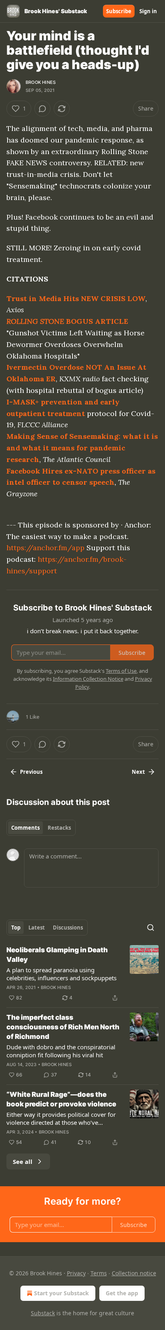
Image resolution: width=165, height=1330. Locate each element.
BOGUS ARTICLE (96, 321)
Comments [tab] (25, 827)
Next (138, 771)
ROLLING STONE (35, 321)
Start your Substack (61, 1293)
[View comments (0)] (42, 109)
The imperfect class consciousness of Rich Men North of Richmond (62, 1027)
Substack (43, 1313)
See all (22, 1161)
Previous (31, 771)
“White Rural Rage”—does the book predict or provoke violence (61, 1099)
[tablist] (41, 828)
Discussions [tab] (68, 927)
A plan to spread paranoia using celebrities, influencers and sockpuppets (61, 974)
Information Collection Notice (88, 678)
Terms (99, 1273)
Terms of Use (121, 670)
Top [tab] (15, 927)
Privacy (76, 1273)
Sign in (148, 11)
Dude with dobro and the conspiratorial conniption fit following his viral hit (60, 1051)
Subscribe (118, 11)
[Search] (151, 928)
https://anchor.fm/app (45, 547)
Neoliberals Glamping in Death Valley (57, 954)
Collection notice (134, 1273)
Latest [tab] (36, 927)
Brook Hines (41, 82)
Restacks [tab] (59, 827)
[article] (82, 974)
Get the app (122, 1293)
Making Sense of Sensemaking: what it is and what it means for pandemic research (82, 448)
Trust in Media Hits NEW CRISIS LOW (75, 298)
